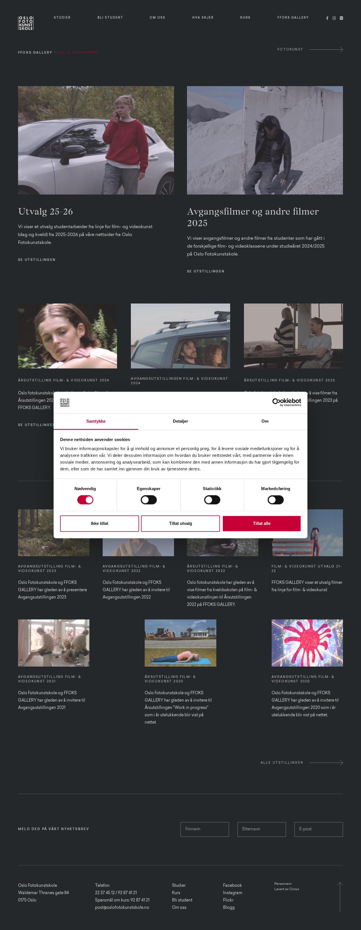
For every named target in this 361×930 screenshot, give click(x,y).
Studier (179, 886)
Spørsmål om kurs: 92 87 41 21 (122, 901)
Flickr (228, 901)
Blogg (229, 908)
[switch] (149, 500)
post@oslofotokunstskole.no (122, 908)
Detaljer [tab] (180, 421)
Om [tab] (264, 421)
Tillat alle (261, 523)
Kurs (176, 893)
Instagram (232, 893)
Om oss (179, 908)
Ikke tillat (99, 523)
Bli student (182, 901)
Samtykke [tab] (96, 421)
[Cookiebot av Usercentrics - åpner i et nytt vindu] (276, 402)
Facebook (232, 886)
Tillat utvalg (180, 523)
